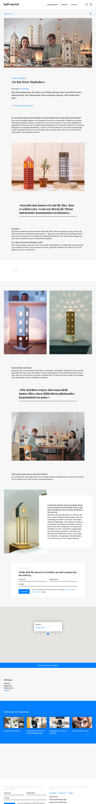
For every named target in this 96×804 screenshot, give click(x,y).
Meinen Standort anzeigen (48, 665)
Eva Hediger (24, 88)
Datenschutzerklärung (57, 802)
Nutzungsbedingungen (58, 799)
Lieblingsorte (52, 4)
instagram (62, 793)
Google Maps (40, 627)
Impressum (53, 796)
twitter (70, 793)
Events (74, 4)
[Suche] (86, 4)
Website (7, 690)
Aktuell (64, 4)
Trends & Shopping (19, 78)
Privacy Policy (68, 589)
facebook (53, 793)
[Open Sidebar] (91, 4)
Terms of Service (37, 592)
